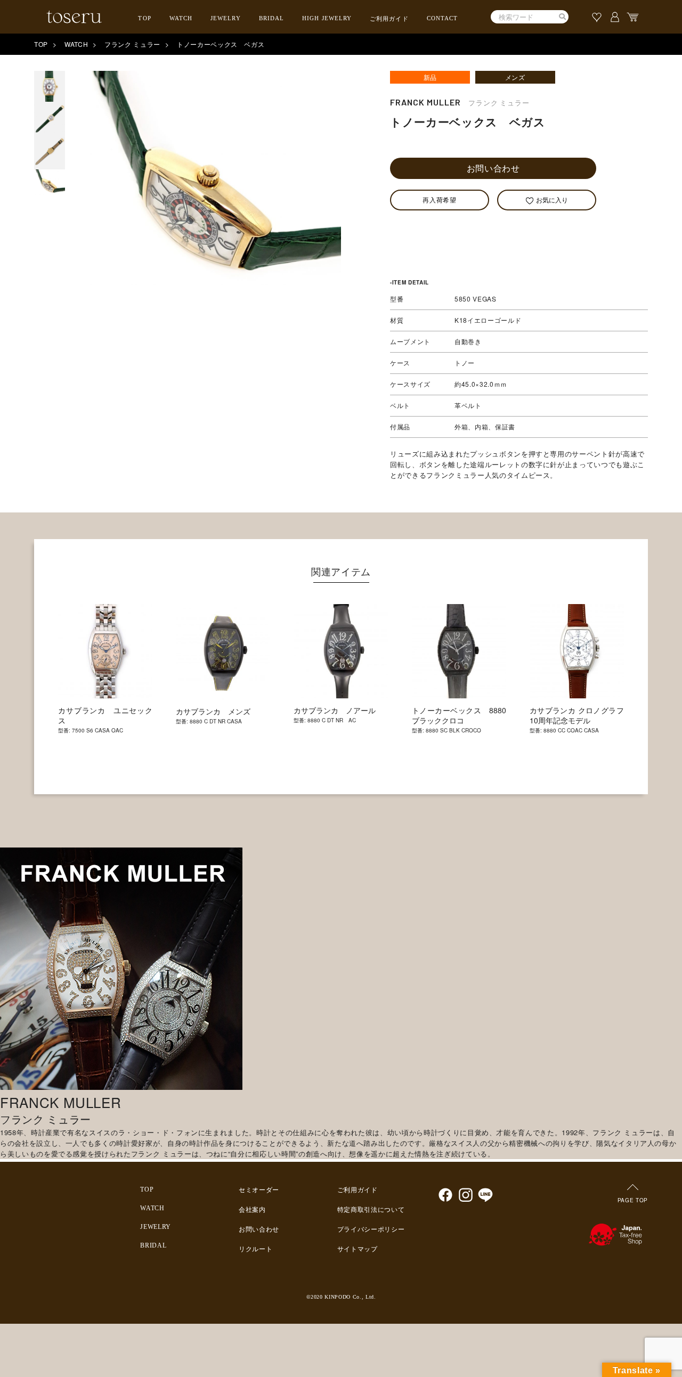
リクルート (255, 1249)
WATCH (181, 18)
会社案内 (252, 1209)
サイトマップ (357, 1249)
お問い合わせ (493, 168)
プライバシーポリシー (371, 1229)
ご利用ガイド (389, 18)
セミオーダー (259, 1190)
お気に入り (552, 199)
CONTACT (442, 18)
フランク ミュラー (132, 43)
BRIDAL (272, 18)
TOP (144, 18)
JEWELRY (225, 18)
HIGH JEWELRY (327, 18)
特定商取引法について (371, 1209)
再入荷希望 (439, 199)
